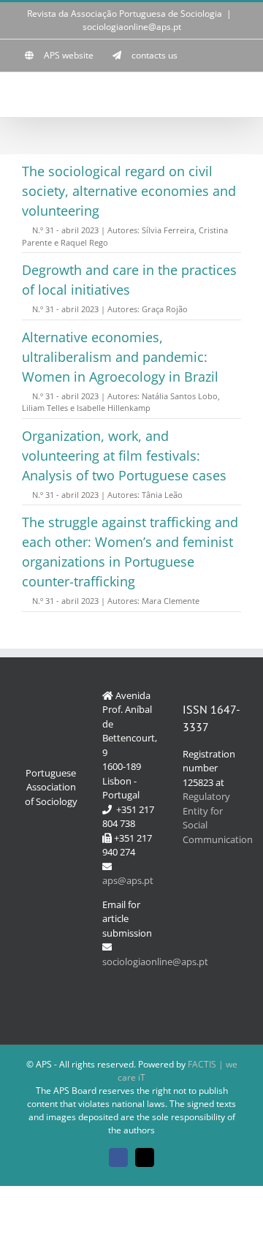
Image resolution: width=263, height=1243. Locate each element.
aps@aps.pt (127, 880)
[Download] (26, 229)
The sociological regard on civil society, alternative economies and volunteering (129, 190)
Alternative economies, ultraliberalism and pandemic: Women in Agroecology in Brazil (120, 356)
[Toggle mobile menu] (235, 94)
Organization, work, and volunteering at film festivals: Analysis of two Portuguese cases (124, 455)
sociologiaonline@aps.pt (132, 26)
